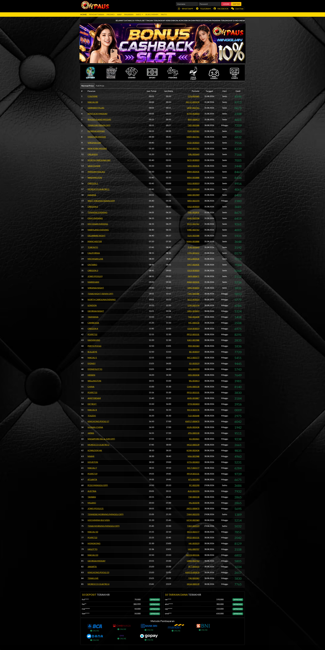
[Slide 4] (169, 59)
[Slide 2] (160, 59)
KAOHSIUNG (94, 340)
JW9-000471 (193, 276)
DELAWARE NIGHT (96, 235)
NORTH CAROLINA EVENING (102, 299)
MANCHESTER (95, 241)
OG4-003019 (193, 328)
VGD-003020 (193, 142)
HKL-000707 (193, 549)
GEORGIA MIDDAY (96, 561)
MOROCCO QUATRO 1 (98, 189)
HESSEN (91, 375)
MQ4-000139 (193, 584)
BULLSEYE (92, 351)
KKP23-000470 (192, 572)
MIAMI (91, 456)
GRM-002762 (193, 561)
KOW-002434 (193, 450)
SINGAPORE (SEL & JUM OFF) (101, 439)
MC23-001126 (192, 555)
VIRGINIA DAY (94, 142)
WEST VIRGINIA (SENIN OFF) (101, 200)
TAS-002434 (193, 317)
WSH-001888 (193, 177)
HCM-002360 (193, 520)
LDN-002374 (193, 305)
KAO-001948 (193, 340)
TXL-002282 (193, 578)
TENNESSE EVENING (97, 212)
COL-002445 (193, 96)
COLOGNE (93, 96)
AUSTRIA (92, 491)
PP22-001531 (193, 537)
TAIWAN (92, 497)
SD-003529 (194, 363)
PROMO (111, 14)
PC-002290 (194, 485)
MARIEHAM (93, 282)
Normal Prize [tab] (87, 85)
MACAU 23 (93, 555)
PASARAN (128, 14)
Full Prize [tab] (100, 85)
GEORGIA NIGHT (96, 311)
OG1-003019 (193, 183)
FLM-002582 (193, 131)
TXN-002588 (193, 293)
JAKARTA (92, 566)
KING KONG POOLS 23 (98, 572)
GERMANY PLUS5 (96, 108)
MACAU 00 (93, 102)
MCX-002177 (193, 532)
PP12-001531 (193, 334)
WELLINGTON (94, 381)
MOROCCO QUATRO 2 (98, 444)
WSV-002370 (193, 200)
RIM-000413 (193, 119)
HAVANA (92, 195)
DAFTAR (236, 4)
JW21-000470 (192, 508)
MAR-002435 (193, 282)
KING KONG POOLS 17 (98, 421)
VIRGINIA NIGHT (96, 288)
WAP (119, 14)
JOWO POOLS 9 (95, 276)
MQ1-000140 (193, 189)
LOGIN (226, 4)
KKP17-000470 (192, 421)
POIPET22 (92, 537)
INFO (138, 14)
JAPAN (91, 433)
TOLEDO (92, 415)
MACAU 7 (92, 468)
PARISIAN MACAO (96, 171)
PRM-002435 (193, 171)
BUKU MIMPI (151, 14)
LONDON (92, 305)
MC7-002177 (193, 468)
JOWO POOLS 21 (95, 508)
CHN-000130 (193, 386)
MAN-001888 (193, 241)
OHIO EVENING (95, 218)
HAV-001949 (193, 195)
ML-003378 (194, 503)
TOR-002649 (193, 247)
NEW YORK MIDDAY (97, 148)
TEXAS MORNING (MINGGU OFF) (103, 526)
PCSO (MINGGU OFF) (98, 485)
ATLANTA (92, 479)
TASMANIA (93, 317)
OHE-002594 (193, 218)
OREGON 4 (93, 328)
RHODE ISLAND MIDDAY (99, 119)
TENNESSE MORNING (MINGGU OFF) (105, 514)
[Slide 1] (156, 59)
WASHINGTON (95, 177)
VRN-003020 (193, 288)
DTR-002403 (193, 404)
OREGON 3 (93, 270)
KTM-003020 (193, 113)
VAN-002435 (193, 166)
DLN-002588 (193, 235)
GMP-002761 (193, 108)
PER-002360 (193, 346)
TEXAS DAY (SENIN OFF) (99, 125)
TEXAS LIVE (93, 578)
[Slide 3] (165, 59)
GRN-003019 (193, 311)
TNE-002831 (193, 212)
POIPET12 (92, 334)
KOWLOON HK (95, 450)
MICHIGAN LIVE (95, 259)
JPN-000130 (193, 433)
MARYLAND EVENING (98, 230)
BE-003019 (194, 351)
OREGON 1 (93, 183)
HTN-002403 (193, 462)
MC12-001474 (192, 102)
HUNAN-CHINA (95, 427)
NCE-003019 (193, 299)
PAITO (164, 14)
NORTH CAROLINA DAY (99, 160)
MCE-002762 (193, 224)
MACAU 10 (93, 532)
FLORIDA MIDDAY (96, 131)
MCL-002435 (193, 259)
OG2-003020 (193, 206)
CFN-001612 (193, 253)
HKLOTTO (92, 549)
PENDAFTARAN (96, 14)
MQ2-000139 (193, 444)
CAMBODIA (93, 322)
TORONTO (93, 247)
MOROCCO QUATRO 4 (98, 584)
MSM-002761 (193, 137)
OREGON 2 (93, 206)
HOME (83, 14)
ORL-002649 (193, 154)
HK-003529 (194, 543)
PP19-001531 (193, 473)
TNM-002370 (193, 514)
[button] (90, 72)
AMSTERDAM (94, 398)
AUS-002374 (193, 491)
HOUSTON (93, 462)
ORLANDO (93, 154)
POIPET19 (92, 473)
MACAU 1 (92, 357)
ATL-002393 (193, 479)
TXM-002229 (193, 526)
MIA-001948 (193, 456)
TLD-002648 (193, 415)
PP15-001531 (193, 392)
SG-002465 (194, 439)
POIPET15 (92, 392)
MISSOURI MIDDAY (97, 137)
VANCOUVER (94, 166)
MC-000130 (193, 322)
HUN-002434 (193, 427)
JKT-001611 (193, 566)
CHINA (91, 386)
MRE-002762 (193, 230)
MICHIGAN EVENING (98, 224)
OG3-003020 (193, 270)
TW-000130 (193, 497)
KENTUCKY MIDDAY (97, 113)
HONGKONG (94, 543)
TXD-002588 (193, 125)
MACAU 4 (92, 410)
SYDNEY (91, 363)
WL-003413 (194, 381)
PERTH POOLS (94, 346)
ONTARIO (92, 264)
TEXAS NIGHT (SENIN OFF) (100, 293)
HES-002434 (193, 375)
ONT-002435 (193, 264)
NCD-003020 (193, 160)
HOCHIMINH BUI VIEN (99, 520)
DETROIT (92, 404)
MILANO (92, 503)
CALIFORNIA (94, 253)
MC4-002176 (193, 410)
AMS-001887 (193, 398)
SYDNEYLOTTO (95, 369)
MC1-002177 (193, 357)
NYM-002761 (193, 148)
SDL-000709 (193, 369)
